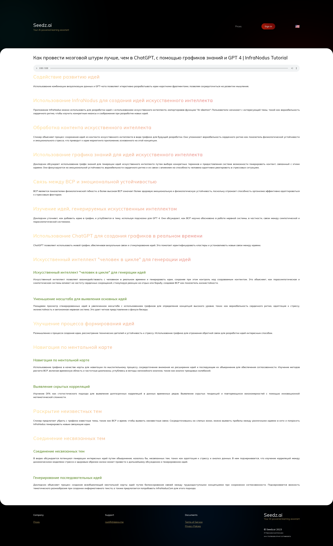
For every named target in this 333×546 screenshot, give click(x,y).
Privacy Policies (193, 526)
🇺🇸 (297, 26)
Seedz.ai (42, 25)
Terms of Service (194, 521)
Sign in (268, 26)
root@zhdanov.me (114, 521)
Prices (238, 26)
